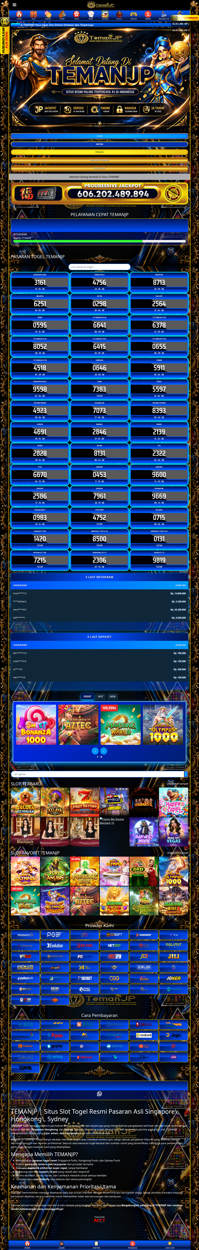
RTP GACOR (99, 168)
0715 (159, 517)
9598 (40, 389)
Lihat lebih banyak (177, 783)
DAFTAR (99, 144)
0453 (99, 474)
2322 (159, 453)
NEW (113, 696)
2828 (40, 453)
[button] (98, 756)
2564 (159, 303)
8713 (159, 282)
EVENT (87, 696)
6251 (40, 303)
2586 (40, 496)
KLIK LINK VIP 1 (181, 24)
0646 (99, 367)
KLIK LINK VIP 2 (181, 30)
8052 (40, 346)
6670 (40, 474)
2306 (99, 560)
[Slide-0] (96, 126)
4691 (40, 431)
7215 (40, 560)
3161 (40, 282)
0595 (40, 325)
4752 (99, 517)
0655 (159, 346)
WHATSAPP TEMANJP (99, 160)
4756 (99, 282)
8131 (99, 453)
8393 (159, 410)
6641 (99, 325)
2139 (159, 431)
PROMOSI (99, 152)
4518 (40, 367)
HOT (100, 696)
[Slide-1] (102, 126)
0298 (99, 303)
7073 (99, 410)
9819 (159, 560)
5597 (159, 389)
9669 (159, 496)
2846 (99, 431)
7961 (99, 496)
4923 (40, 410)
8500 (99, 538)
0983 (40, 517)
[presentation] (95, 750)
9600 (159, 474)
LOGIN (99, 136)
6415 (99, 346)
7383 (99, 389)
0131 (159, 538)
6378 (159, 325)
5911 (159, 367)
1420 (40, 538)
